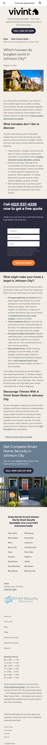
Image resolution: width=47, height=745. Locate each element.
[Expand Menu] (24, 16)
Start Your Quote (23, 262)
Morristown (28, 566)
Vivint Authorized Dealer (14, 687)
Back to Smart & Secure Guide (19, 437)
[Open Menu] (4, 3)
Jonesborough (30, 547)
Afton (10, 542)
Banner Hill (12, 547)
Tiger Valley (12, 533)
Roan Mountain (14, 566)
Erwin (10, 552)
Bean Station (13, 538)
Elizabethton (13, 561)
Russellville (28, 538)
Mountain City (29, 571)
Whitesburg (28, 533)
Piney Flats (28, 552)
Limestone (28, 542)
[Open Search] (40, 3)
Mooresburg (12, 571)
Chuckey (11, 557)
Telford (27, 561)
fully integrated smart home (26, 360)
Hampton (27, 557)
